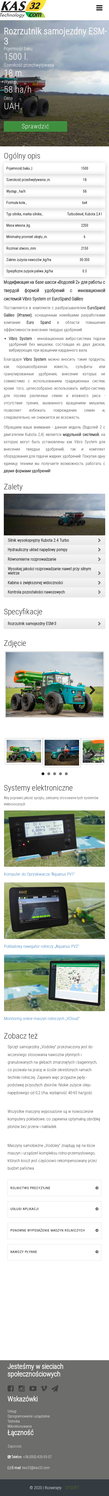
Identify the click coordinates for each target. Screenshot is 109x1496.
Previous (13, 690)
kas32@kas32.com (36, 1468)
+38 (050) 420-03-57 (37, 1457)
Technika (14, 1421)
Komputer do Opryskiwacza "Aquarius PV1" (39, 874)
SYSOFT (72, 1487)
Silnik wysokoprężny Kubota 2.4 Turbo (38, 540)
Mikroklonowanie (20, 1426)
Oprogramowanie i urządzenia (29, 1416)
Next (99, 693)
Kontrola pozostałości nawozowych (36, 592)
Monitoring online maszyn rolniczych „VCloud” (42, 1018)
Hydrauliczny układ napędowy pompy (37, 549)
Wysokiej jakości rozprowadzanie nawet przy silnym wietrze (49, 571)
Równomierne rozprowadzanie (32, 559)
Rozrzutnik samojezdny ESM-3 (32, 623)
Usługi (12, 1411)
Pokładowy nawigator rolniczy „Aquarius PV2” (41, 946)
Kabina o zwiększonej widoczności (35, 582)
